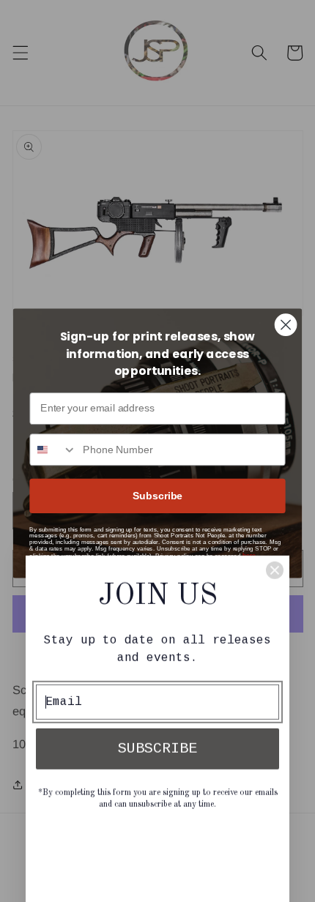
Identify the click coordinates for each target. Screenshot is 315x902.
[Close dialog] (286, 324)
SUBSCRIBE (157, 644)
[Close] (275, 465)
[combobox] (53, 449)
